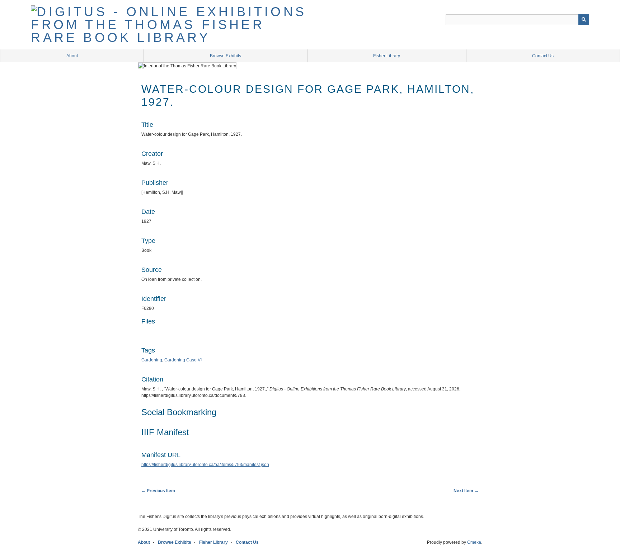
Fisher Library (386, 55)
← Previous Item (158, 490)
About (72, 55)
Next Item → (466, 490)
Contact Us (543, 55)
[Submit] (583, 19)
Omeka (474, 542)
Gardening (151, 360)
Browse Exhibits (225, 55)
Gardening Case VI (183, 360)
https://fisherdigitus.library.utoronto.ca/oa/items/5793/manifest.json (205, 464)
